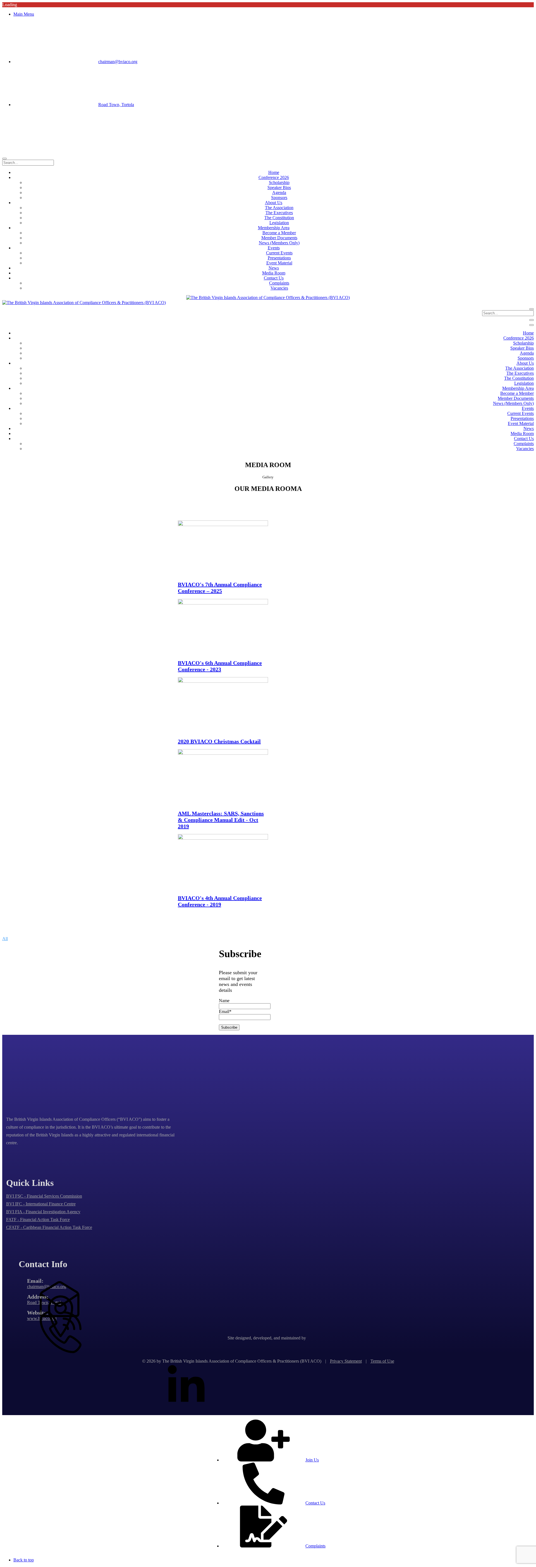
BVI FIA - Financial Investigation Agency (43, 1211)
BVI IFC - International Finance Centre (41, 1203)
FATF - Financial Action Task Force (38, 1219)
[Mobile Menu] (531, 320)
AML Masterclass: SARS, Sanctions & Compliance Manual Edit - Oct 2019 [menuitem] (221, 819)
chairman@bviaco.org (117, 61)
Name (224, 1000)
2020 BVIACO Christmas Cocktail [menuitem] (219, 741)
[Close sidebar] (531, 325)
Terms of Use (382, 1361)
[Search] (4, 158)
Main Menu (23, 14)
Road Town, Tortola (116, 104)
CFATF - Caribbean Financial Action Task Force (49, 1227)
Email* (225, 1011)
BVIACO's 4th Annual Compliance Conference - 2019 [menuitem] (220, 901)
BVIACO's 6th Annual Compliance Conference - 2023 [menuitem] (220, 666)
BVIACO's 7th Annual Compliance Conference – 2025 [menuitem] (220, 587)
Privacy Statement (346, 1361)
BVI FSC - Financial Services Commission (44, 1196)
